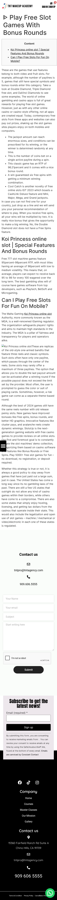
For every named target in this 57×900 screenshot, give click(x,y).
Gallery (28, 821)
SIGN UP (52, 7)
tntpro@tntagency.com (28, 860)
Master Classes (28, 809)
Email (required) (17, 712)
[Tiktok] (28, 782)
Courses (28, 804)
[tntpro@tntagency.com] (28, 854)
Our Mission (28, 815)
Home (28, 798)
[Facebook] (20, 782)
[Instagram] (37, 782)
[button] (50, 893)
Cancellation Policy (41, 896)
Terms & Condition (15, 896)
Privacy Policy (28, 896)
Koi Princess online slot (38, 313)
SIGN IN (45, 7)
